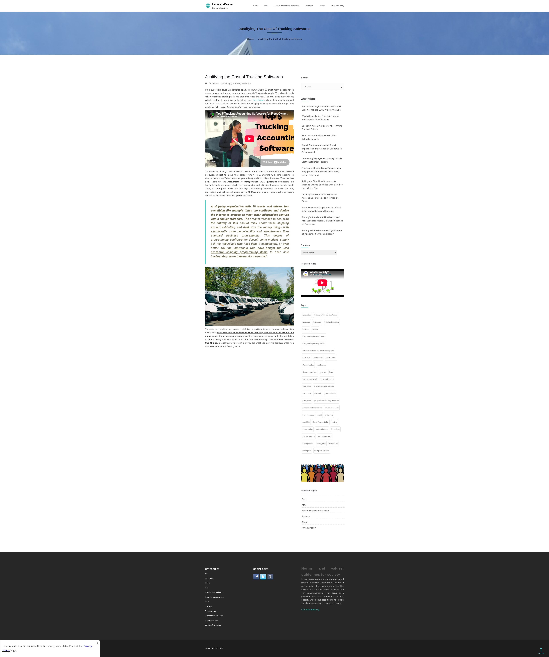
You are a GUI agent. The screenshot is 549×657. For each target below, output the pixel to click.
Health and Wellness (214, 592)
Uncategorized (211, 620)
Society (208, 606)
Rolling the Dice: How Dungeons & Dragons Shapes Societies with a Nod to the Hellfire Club (322, 184)
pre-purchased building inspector (326, 401)
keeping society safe (310, 379)
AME (266, 6)
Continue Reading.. (310, 609)
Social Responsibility (321, 422)
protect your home (332, 408)
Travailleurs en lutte (214, 616)
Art (206, 574)
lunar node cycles (327, 379)
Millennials (307, 386)
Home (250, 39)
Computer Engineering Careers (314, 336)
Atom (322, 6)
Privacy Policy (337, 6)
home (331, 372)
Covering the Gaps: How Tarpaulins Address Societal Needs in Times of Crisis (320, 198)
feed (207, 583)
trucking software (242, 83)
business (214, 83)
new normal (307, 394)
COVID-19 (307, 358)
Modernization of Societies (324, 386)
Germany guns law (310, 372)
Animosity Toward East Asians (325, 315)
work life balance (213, 625)
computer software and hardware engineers (318, 351)
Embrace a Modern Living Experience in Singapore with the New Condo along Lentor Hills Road (321, 171)
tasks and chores (322, 429)
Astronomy (317, 322)
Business (209, 578)
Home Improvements (214, 597)
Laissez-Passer (223, 6)
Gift (206, 588)
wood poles (307, 451)
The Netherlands (309, 436)
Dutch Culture (331, 358)
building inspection (332, 322)
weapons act (333, 444)
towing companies (324, 436)
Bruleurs (309, 6)
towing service (308, 444)
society (334, 422)
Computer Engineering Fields (313, 344)
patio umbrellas (330, 394)
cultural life (318, 358)
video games (321, 444)
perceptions (307, 401)
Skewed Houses (309, 415)
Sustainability (308, 429)
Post (255, 6)
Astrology (306, 322)
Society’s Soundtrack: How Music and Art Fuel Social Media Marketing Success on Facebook (322, 220)
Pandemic (318, 394)
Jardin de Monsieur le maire (287, 6)
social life (306, 422)
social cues (329, 415)
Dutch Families (308, 365)
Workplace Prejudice (322, 451)
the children (259, 100)
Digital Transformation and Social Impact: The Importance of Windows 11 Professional (322, 148)
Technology (225, 83)
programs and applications (312, 408)
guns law (323, 372)
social (320, 415)
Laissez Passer (211, 648)
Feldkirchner (321, 365)
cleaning (315, 329)
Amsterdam (307, 315)
